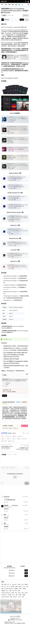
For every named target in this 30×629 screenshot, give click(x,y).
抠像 (11, 596)
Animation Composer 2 (6, 592)
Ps (9, 586)
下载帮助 (18, 402)
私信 (27, 19)
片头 (2, 586)
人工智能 (9, 594)
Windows (15, 596)
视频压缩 (3, 590)
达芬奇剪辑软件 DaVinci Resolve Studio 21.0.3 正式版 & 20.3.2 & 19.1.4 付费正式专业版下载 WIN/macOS (17, 218)
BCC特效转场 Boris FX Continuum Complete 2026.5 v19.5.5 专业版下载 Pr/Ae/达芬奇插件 (17, 118)
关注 (22, 19)
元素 (22, 592)
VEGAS (19, 584)
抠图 (5, 584)
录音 (27, 586)
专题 (9, 4)
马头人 (13, 594)
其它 (16, 592)
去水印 (20, 588)
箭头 (16, 590)
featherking (7, 496)
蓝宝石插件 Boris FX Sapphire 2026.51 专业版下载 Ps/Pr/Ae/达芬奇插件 (22, 449)
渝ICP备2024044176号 (15, 618)
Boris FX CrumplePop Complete (9, 78)
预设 (17, 594)
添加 (26, 576)
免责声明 (23, 623)
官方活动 (9, 566)
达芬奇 (13, 592)
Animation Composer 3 (8, 588)
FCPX (7, 590)
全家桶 (23, 594)
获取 (26, 570)
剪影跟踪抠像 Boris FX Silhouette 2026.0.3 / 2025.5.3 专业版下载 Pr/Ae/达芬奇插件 (17, 139)
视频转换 (16, 588)
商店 (16, 4)
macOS (19, 596)
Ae (7, 586)
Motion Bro (14, 584)
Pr (10, 584)
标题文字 (26, 584)
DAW (22, 584)
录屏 (10, 590)
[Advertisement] (15, 547)
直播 (16, 586)
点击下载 (4, 395)
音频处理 (4, 15)
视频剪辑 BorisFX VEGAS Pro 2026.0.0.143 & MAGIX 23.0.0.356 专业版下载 (17, 231)
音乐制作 (12, 586)
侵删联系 (19, 623)
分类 (6, 4)
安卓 (23, 596)
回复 (27, 501)
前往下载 (26, 15)
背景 (19, 590)
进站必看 (5, 403)
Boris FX (25, 30)
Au (4, 586)
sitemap (15, 623)
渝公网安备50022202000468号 (16, 619)
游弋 (5, 523)
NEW (2, 4)
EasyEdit (20, 586)
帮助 (13, 4)
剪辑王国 (6, 505)
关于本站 (11, 623)
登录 (15, 477)
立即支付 (14, 391)
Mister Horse (4, 594)
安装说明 (24, 402)
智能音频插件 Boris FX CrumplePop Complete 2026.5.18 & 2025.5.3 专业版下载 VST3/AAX (17, 165)
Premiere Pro (9, 35)
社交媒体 (22, 566)
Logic (24, 586)
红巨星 (20, 594)
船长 (5, 514)
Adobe (17, 33)
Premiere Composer (5, 596)
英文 (2, 584)
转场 (2, 588)
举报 (24, 501)
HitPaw (26, 592)
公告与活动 (7, 623)
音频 (13, 590)
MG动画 (24, 588)
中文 (8, 584)
